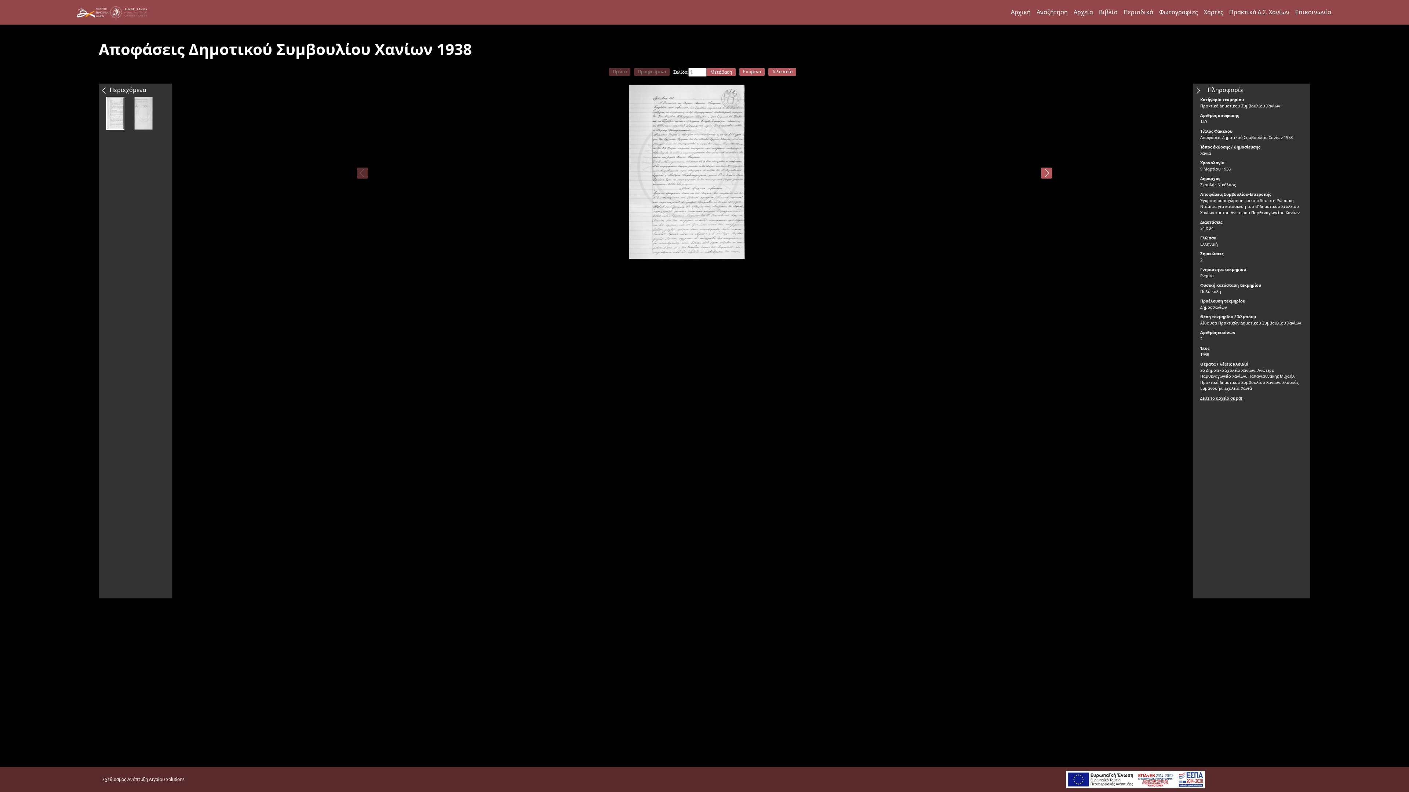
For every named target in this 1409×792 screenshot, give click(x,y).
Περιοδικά (1138, 12)
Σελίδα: (680, 72)
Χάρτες (1213, 12)
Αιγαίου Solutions (167, 779)
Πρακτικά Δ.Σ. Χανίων (1259, 12)
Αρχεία (1083, 12)
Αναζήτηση (1052, 12)
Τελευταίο (782, 72)
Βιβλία (1108, 12)
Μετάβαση (721, 72)
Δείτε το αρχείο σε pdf (1221, 398)
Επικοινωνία (1313, 12)
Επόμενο (752, 72)
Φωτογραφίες (1178, 12)
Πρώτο (620, 72)
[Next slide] (1046, 173)
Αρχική (1021, 12)
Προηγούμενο (652, 72)
